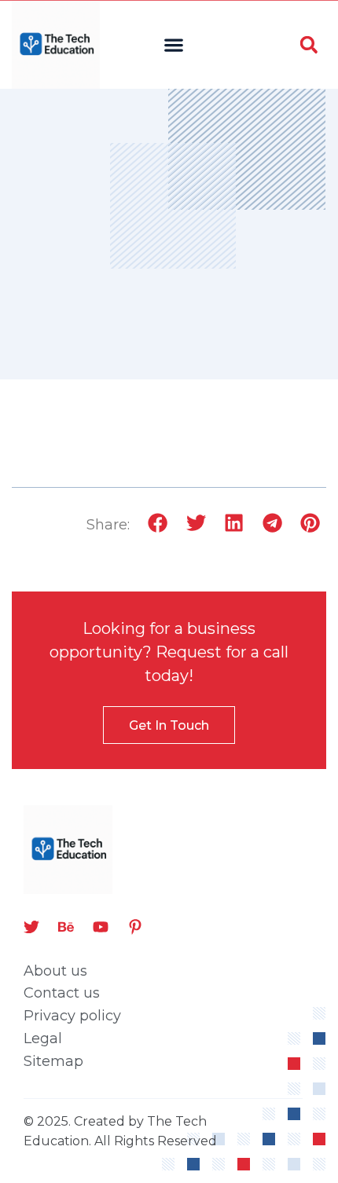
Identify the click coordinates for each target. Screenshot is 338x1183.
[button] (174, 45)
